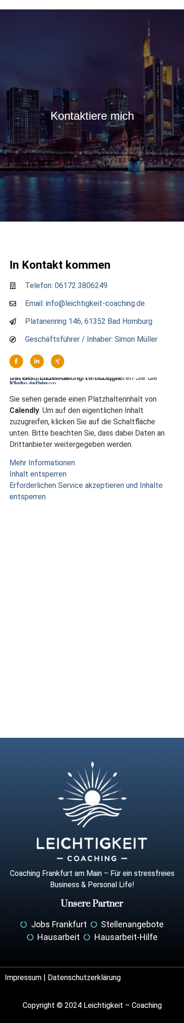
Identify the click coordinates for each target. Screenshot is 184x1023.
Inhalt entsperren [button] (38, 474)
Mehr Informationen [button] (42, 462)
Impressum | (26, 977)
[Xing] (58, 361)
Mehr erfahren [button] (32, 384)
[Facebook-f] (16, 361)
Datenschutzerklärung (84, 977)
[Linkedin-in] (37, 361)
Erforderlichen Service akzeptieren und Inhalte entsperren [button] (86, 491)
